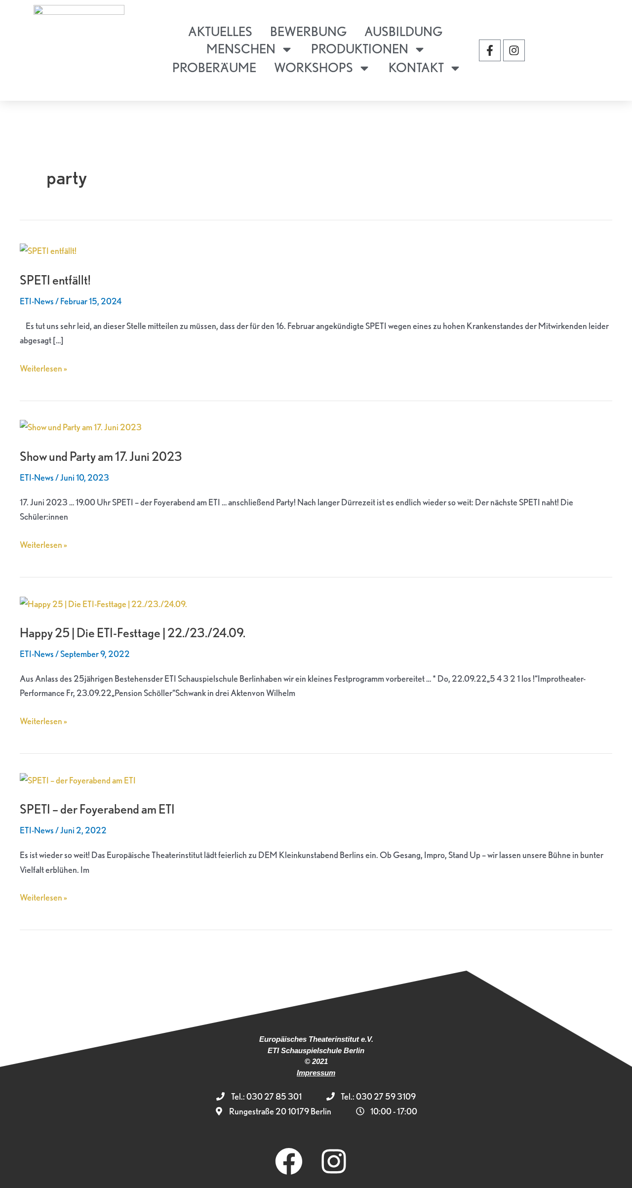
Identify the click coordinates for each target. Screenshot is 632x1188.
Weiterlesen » (43, 367)
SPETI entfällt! (55, 279)
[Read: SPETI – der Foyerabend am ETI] (78, 779)
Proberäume (214, 67)
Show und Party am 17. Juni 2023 (101, 456)
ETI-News (37, 301)
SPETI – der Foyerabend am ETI (97, 809)
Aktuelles (220, 31)
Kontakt (416, 67)
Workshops (313, 67)
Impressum (316, 1072)
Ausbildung (403, 31)
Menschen (241, 48)
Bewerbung (308, 31)
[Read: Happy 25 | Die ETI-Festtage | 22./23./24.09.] (103, 602)
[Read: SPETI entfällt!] (48, 250)
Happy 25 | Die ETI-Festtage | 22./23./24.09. (132, 632)
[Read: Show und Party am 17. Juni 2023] (81, 426)
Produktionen (359, 48)
